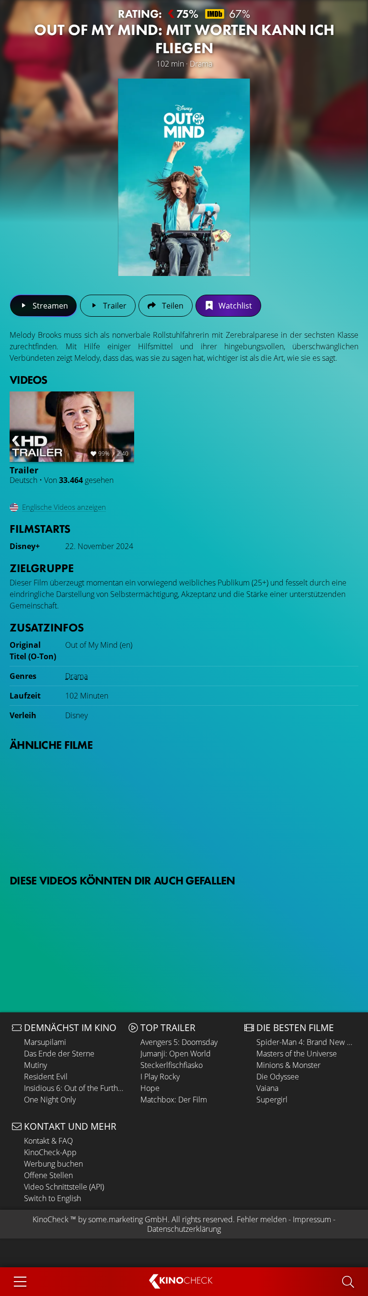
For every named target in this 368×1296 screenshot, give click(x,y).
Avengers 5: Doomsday (179, 1042)
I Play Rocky (160, 1076)
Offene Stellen (48, 1175)
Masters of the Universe (296, 1053)
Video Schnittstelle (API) (64, 1187)
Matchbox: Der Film (173, 1099)
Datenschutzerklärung (184, 1229)
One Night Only (50, 1099)
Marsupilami (45, 1042)
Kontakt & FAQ (48, 1141)
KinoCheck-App (50, 1152)
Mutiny (35, 1065)
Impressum (312, 1219)
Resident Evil (46, 1076)
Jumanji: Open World (175, 1053)
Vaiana (267, 1088)
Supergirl (272, 1099)
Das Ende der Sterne (59, 1053)
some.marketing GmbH (128, 1219)
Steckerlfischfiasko (171, 1065)
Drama (76, 676)
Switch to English (52, 1198)
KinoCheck (51, 1219)
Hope (150, 1088)
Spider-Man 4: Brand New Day (306, 1042)
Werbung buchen (53, 1164)
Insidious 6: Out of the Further (74, 1088)
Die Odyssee (277, 1076)
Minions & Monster (288, 1065)
